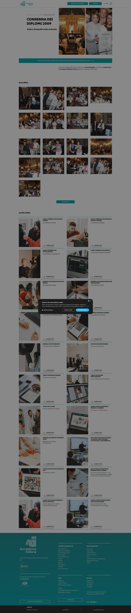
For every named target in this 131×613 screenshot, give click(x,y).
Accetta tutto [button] (82, 310)
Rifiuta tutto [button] (68, 310)
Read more (86, 306)
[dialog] (65, 306)
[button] (47, 310)
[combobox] (88, 301)
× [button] (90, 300)
